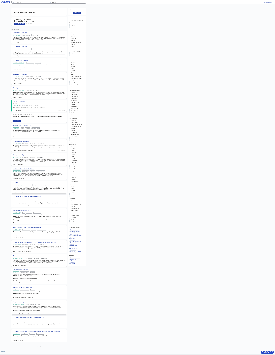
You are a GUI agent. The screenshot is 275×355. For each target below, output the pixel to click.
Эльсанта (72, 239)
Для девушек (74, 94)
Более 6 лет (74, 224)
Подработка (73, 25)
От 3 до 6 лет (74, 223)
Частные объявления (76, 140)
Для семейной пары (75, 141)
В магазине (73, 152)
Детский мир (73, 259)
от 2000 (72, 186)
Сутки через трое (75, 87)
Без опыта (73, 217)
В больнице (73, 177)
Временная (73, 34)
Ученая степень (74, 210)
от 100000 (73, 196)
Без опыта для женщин (75, 241)
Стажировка (73, 36)
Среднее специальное (76, 204)
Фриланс (73, 40)
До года (72, 219)
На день (73, 44)
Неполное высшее (75, 200)
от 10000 (73, 190)
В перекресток (73, 248)
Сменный (73, 70)
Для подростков (74, 110)
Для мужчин (74, 106)
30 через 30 (73, 64)
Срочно (72, 138)
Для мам (73, 104)
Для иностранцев (75, 102)
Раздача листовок (74, 229)
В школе (73, 173)
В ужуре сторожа (74, 234)
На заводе (73, 169)
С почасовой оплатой (76, 126)
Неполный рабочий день (76, 78)
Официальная (74, 132)
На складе (73, 166)
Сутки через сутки (75, 84)
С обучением (74, 120)
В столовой (73, 175)
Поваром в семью (74, 247)
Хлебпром (72, 263)
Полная (72, 27)
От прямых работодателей (77, 20)
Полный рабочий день (76, 76)
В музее (72, 164)
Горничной (72, 238)
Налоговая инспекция (75, 257)
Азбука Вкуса (73, 260)
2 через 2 (73, 53)
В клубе (72, 171)
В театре (73, 179)
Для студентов (74, 92)
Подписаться (17, 120)
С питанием (73, 130)
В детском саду (74, 160)
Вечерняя (73, 66)
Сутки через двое (75, 85)
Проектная (73, 38)
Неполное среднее (75, 208)
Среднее (73, 206)
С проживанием (74, 122)
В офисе (73, 154)
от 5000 (72, 188)
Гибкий (72, 74)
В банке (72, 156)
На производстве (75, 181)
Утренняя (73, 80)
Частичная (73, 32)
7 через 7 (73, 60)
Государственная (75, 134)
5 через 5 (73, 58)
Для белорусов (74, 113)
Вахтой (72, 72)
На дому (73, 146)
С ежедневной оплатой (76, 124)
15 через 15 (73, 62)
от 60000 (73, 194)
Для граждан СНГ (75, 112)
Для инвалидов (74, 96)
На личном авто (74, 136)
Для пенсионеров (75, 108)
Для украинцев (74, 115)
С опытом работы (75, 215)
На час (72, 46)
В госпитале (73, 249)
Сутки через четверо (76, 51)
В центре (73, 158)
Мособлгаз (72, 262)
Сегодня (73, 128)
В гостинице (74, 162)
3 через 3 (73, 55)
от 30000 (73, 192)
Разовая (72, 28)
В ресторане (74, 168)
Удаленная (73, 30)
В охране (73, 148)
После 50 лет (74, 100)
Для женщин (74, 98)
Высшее (73, 202)
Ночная (72, 68)
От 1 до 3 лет (74, 221)
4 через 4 (73, 56)
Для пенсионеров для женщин (77, 242)
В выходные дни (74, 82)
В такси (72, 150)
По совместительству (76, 42)
